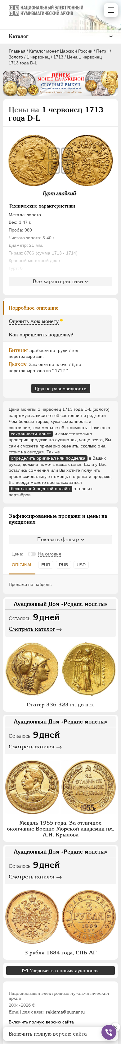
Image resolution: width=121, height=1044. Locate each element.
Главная (17, 51)
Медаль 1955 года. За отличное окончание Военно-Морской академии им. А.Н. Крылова (60, 829)
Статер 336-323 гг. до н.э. (60, 704)
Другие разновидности (61, 388)
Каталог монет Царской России (60, 51)
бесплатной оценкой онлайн (40, 488)
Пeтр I (102, 51)
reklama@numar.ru (65, 1011)
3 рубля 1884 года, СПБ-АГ (60, 952)
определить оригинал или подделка (48, 458)
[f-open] (108, 1032)
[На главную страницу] (46, 10)
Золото (16, 56)
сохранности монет (31, 433)
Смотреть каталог (32, 629)
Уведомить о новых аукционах (64, 970)
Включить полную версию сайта (41, 1021)
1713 (58, 56)
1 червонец (38, 56)
